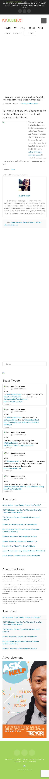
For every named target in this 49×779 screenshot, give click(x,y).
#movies (23, 486)
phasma (7, 225)
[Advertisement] (24, 68)
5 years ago (8, 447)
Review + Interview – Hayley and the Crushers (19, 536)
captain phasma (16, 222)
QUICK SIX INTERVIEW (14, 2)
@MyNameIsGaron (13, 394)
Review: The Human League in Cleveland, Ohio (19, 524)
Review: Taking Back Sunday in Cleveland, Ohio (19, 541)
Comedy (41, 759)
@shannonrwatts (12, 461)
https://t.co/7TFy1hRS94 (13, 489)
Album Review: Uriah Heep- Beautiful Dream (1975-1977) (23, 551)
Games (7, 34)
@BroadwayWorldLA (30, 422)
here (13, 169)
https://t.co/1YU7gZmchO (13, 401)
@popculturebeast (18, 388)
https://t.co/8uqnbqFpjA (12, 422)
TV (15, 28)
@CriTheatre (8, 445)
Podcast (17, 34)
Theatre (18, 761)
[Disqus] (24, 260)
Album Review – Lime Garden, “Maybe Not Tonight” (21, 505)
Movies (7, 28)
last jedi (38, 222)
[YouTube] (29, 11)
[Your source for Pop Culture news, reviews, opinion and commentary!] (12, 19)
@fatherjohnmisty (21, 399)
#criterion (34, 486)
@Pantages (8, 424)
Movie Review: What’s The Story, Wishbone (18, 546)
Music (22, 28)
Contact (32, 761)
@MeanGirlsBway (11, 419)
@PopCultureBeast (31, 419)
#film (28, 486)
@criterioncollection (11, 486)
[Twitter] (24, 11)
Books (32, 28)
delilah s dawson (29, 222)
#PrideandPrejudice (11, 443)
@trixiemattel (9, 399)
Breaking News (32, 103)
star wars (14, 225)
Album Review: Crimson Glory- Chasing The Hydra (21, 555)
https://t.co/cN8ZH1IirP (12, 468)
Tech (40, 28)
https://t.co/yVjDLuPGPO (24, 445)
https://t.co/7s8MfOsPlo (12, 396)
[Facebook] (20, 11)
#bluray (41, 486)
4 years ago (8, 404)
